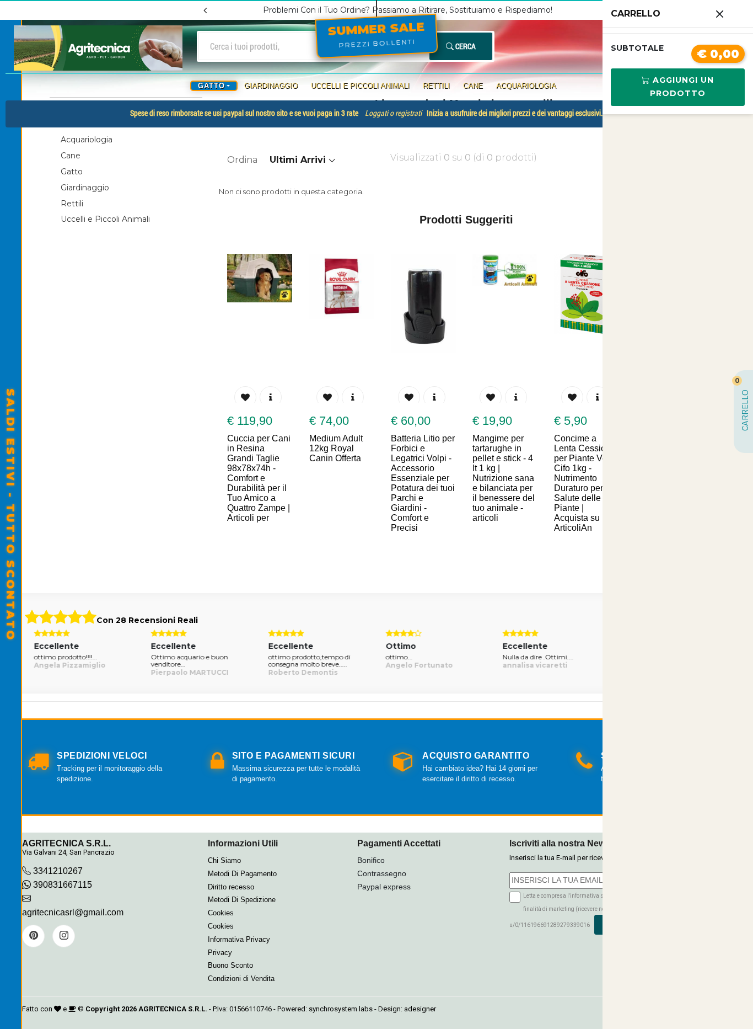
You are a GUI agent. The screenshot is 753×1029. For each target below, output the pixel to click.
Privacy (220, 952)
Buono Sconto (230, 965)
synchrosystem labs (341, 1009)
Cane (473, 86)
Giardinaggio (271, 86)
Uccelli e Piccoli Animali (360, 86)
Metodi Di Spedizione (242, 899)
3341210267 (58, 871)
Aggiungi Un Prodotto (682, 86)
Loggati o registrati (393, 113)
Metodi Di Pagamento (242, 874)
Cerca (465, 46)
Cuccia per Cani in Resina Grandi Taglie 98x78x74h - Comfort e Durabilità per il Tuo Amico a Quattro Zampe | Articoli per (601, 478)
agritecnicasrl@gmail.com (72, 912)
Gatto (72, 172)
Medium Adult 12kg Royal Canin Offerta (270, 448)
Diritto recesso (231, 887)
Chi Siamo (224, 860)
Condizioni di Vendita (241, 978)
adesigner (420, 1009)
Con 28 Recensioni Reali (147, 620)
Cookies (221, 913)
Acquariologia (526, 86)
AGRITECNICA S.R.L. (172, 1009)
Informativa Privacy (239, 939)
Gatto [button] (211, 86)
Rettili (436, 86)
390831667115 (61, 884)
